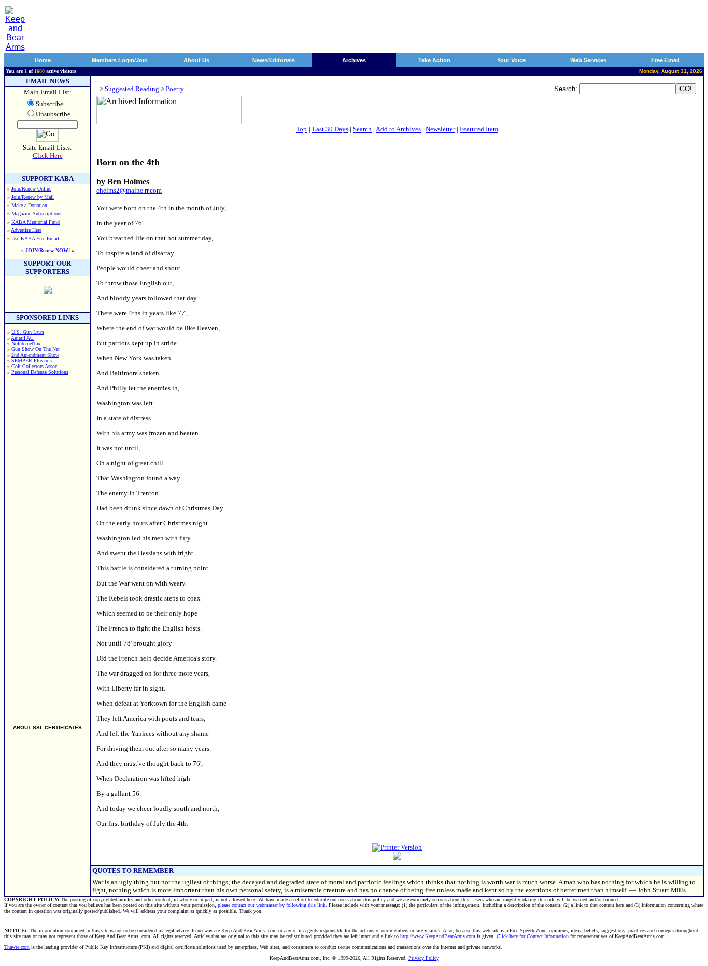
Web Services (588, 60)
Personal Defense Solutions (39, 372)
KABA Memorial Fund (35, 222)
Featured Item (479, 129)
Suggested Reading (132, 89)
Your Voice (511, 60)
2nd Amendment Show (35, 355)
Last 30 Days (330, 129)
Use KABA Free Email (35, 238)
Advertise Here (26, 230)
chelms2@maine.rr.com (129, 190)
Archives (354, 60)
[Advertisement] (48, 551)
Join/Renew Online (31, 189)
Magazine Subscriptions (36, 213)
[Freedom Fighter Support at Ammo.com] (48, 291)
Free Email (665, 60)
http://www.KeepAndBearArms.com (437, 936)
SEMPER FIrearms (31, 360)
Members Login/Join (120, 60)
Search (362, 129)
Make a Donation (29, 205)
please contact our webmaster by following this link (271, 905)
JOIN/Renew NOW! (47, 250)
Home (43, 60)
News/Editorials (273, 60)
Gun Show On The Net (35, 349)
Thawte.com (17, 947)
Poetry (175, 89)
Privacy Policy (423, 958)
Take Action (434, 60)
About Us (196, 60)
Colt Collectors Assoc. (35, 366)
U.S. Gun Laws (27, 332)
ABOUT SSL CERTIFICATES (47, 727)
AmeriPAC (22, 338)
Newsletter (440, 129)
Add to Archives (398, 129)
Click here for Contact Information (533, 936)
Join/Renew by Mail (32, 197)
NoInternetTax (25, 343)
